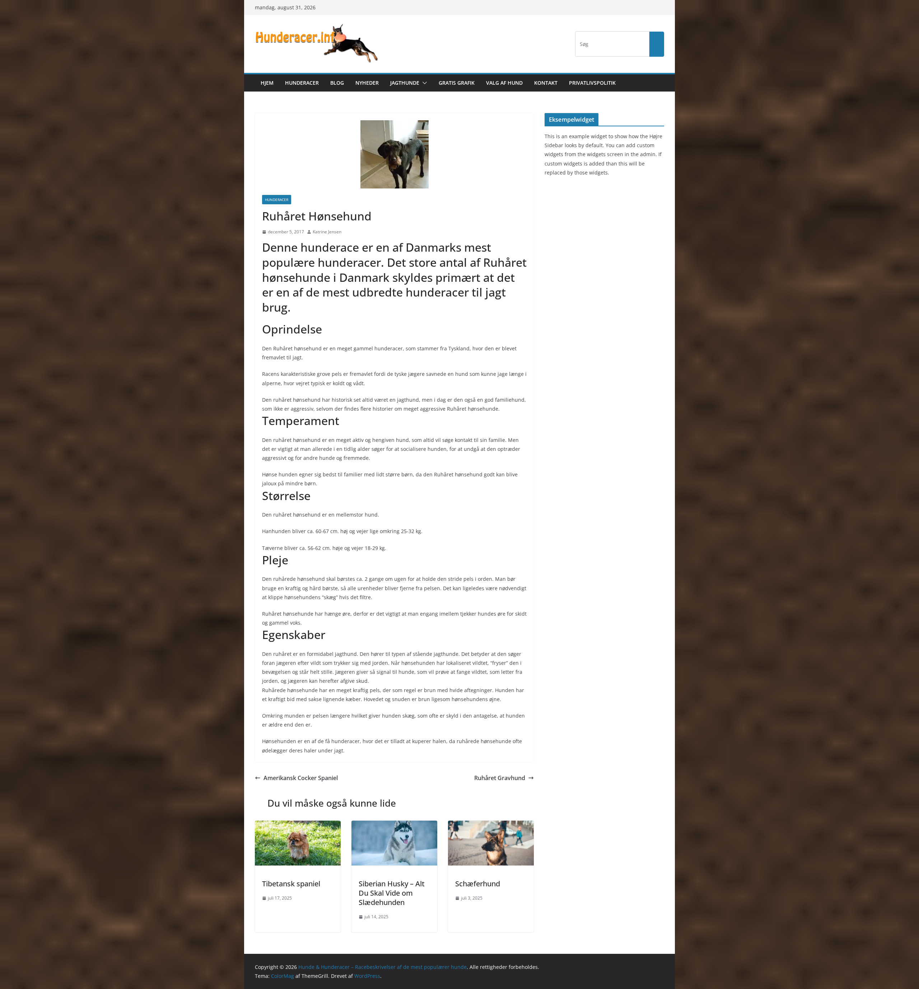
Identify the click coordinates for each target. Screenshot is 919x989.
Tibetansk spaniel (291, 883)
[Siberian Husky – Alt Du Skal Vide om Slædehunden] (394, 826)
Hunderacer (302, 82)
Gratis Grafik (457, 82)
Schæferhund (477, 883)
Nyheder (367, 82)
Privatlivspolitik (592, 82)
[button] (423, 83)
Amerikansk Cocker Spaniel (300, 778)
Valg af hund (504, 82)
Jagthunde (404, 82)
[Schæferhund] (491, 826)
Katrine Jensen (327, 232)
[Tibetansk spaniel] (298, 826)
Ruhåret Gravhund (499, 778)
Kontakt (546, 82)
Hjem (267, 82)
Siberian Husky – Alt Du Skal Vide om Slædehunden (392, 893)
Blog (337, 82)
